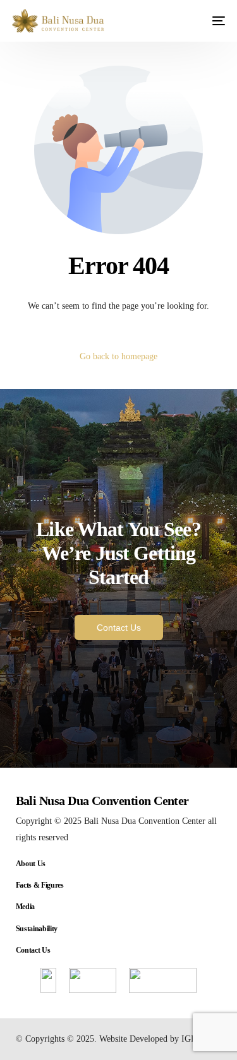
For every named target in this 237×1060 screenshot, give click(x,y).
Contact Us (33, 950)
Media (25, 906)
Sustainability (37, 928)
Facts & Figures (40, 885)
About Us (31, 863)
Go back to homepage (118, 356)
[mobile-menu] (213, 21)
